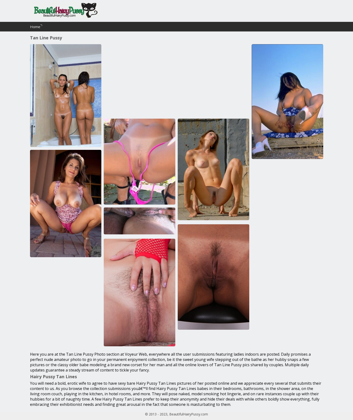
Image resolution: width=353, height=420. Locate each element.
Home (35, 26)
